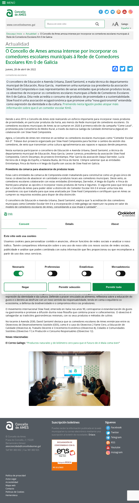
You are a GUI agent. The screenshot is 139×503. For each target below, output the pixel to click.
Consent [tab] (24, 223)
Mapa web (10, 485)
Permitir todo (114, 287)
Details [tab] (69, 223)
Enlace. (92, 434)
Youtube (115, 447)
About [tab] (115, 223)
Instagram (117, 452)
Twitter (115, 432)
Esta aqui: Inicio (14, 33)
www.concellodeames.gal (21, 24)
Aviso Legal (11, 479)
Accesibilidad (12, 482)
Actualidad (31, 33)
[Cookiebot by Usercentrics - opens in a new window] (120, 214)
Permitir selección (69, 287)
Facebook (116, 427)
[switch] (52, 273)
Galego (124, 24)
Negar (25, 287)
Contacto (10, 488)
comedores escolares (16, 75)
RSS (113, 442)
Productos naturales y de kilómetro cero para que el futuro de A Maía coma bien (73, 342)
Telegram (116, 437)
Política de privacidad (16, 475)
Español (125, 28)
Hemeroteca (11, 495)
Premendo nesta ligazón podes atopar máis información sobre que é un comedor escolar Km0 (62, 106)
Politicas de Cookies (15, 492)
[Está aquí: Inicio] (17, 15)
